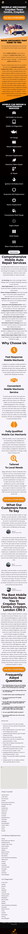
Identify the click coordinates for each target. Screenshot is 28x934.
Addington (4, 821)
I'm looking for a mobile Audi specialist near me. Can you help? (14, 691)
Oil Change (14, 138)
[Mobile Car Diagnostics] (14, 122)
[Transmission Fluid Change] (14, 211)
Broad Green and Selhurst (8, 802)
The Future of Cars (7, 750)
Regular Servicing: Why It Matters (11, 756)
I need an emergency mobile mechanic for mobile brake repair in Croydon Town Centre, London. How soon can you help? (13, 708)
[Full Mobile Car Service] (14, 113)
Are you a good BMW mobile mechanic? (13, 712)
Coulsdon (3, 815)
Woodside (3, 890)
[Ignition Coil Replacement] (14, 179)
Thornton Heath (5, 867)
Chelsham (3, 814)
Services (15, 922)
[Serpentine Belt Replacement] (14, 190)
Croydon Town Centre (6, 844)
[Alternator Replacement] (14, 151)
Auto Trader (18, 541)
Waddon (3, 806)
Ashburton (4, 812)
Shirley (3, 827)
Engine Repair (14, 225)
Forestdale (4, 819)
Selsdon (3, 830)
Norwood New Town (6, 804)
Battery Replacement (14, 146)
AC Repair (14, 173)
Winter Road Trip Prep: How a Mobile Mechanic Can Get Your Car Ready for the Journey (13, 739)
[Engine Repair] (14, 221)
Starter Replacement (14, 205)
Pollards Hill (4, 810)
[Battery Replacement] (14, 142)
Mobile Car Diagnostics (14, 126)
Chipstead (4, 865)
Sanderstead (4, 808)
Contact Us (10, 922)
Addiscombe (4, 859)
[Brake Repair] (14, 232)
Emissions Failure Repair (14, 164)
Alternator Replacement (14, 155)
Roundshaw (4, 855)
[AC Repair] (14, 169)
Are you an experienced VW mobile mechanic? (12, 698)
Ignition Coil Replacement (14, 184)
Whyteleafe (4, 897)
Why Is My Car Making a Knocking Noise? (13, 743)
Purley (3, 829)
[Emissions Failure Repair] (14, 160)
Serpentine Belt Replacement (14, 194)
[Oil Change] (14, 132)
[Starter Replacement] (14, 200)
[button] (14, 686)
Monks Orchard (5, 852)
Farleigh (3, 863)
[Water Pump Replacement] (14, 242)
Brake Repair (14, 236)
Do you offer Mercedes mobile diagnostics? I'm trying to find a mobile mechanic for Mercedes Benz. (14, 703)
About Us (4, 922)
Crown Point (4, 796)
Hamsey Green (5, 795)
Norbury (3, 861)
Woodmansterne (5, 817)
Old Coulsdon (4, 798)
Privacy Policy (14, 924)
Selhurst (3, 886)
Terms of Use (21, 922)
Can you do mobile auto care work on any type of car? (14, 715)
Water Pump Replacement (14, 246)
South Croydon (5, 825)
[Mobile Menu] (26, 2)
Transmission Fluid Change (14, 215)
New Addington (5, 823)
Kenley (3, 838)
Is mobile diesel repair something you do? (14, 694)
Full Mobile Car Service (14, 117)
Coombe (3, 800)
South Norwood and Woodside (9, 857)
